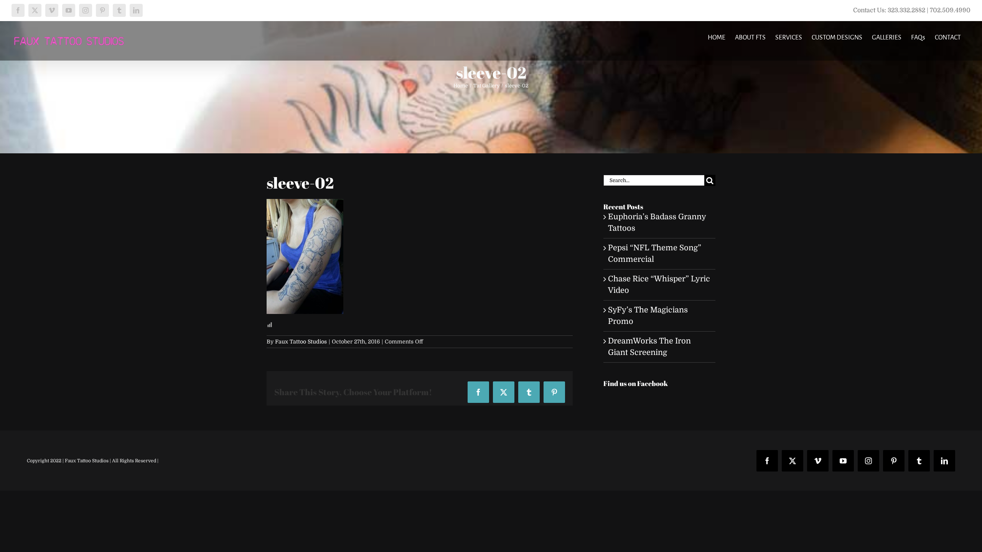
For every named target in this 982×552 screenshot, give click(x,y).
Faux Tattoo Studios (301, 341)
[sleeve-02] (305, 204)
